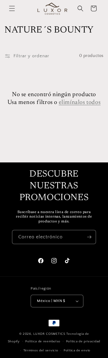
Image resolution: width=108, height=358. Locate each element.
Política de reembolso (42, 341)
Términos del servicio (40, 350)
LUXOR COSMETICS (49, 334)
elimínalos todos (80, 102)
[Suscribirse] (89, 237)
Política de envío (77, 350)
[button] (12, 8)
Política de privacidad (83, 341)
